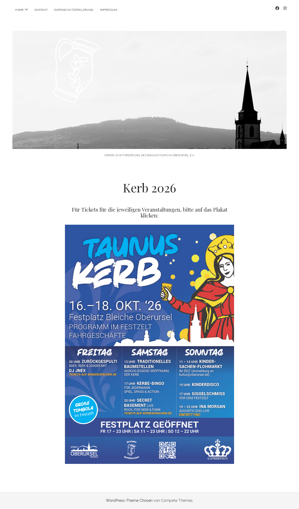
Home (19, 9)
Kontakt (41, 9)
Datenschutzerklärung (73, 9)
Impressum (108, 9)
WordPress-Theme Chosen (129, 500)
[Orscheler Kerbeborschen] (149, 142)
